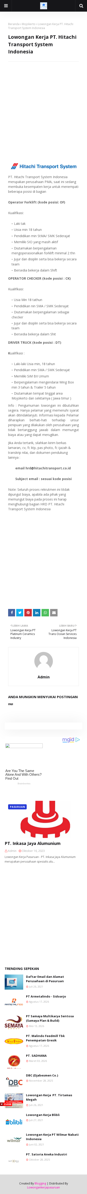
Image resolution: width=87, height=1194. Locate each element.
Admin (44, 677)
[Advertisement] (43, 105)
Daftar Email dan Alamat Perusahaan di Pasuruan (45, 979)
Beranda (13, 24)
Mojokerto (28, 24)
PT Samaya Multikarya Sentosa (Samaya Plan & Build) (50, 1018)
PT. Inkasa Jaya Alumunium (33, 843)
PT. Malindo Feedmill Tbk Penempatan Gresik (45, 1038)
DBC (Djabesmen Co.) (42, 1075)
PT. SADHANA (36, 1055)
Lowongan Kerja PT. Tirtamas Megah (49, 1097)
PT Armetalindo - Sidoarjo (46, 996)
